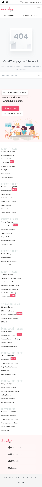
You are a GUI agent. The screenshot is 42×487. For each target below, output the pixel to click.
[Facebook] (3, 2)
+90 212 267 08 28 (31, 15)
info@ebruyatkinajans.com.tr (31, 2)
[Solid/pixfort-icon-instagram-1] (19, 482)
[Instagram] (6, 2)
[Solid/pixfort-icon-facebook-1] (22, 482)
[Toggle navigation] (39, 8)
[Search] (39, 75)
